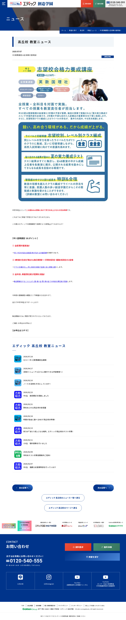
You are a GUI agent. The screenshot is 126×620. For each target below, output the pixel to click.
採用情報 (38, 606)
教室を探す (73, 30)
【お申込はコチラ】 (20, 330)
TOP (22, 606)
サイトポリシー (63, 606)
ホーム (63, 30)
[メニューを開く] (3, 3)
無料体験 (100, 4)
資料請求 (88, 4)
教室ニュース (92, 30)
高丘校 (82, 30)
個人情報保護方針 (49, 606)
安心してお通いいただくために (95, 606)
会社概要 (30, 606)
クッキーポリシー (76, 606)
